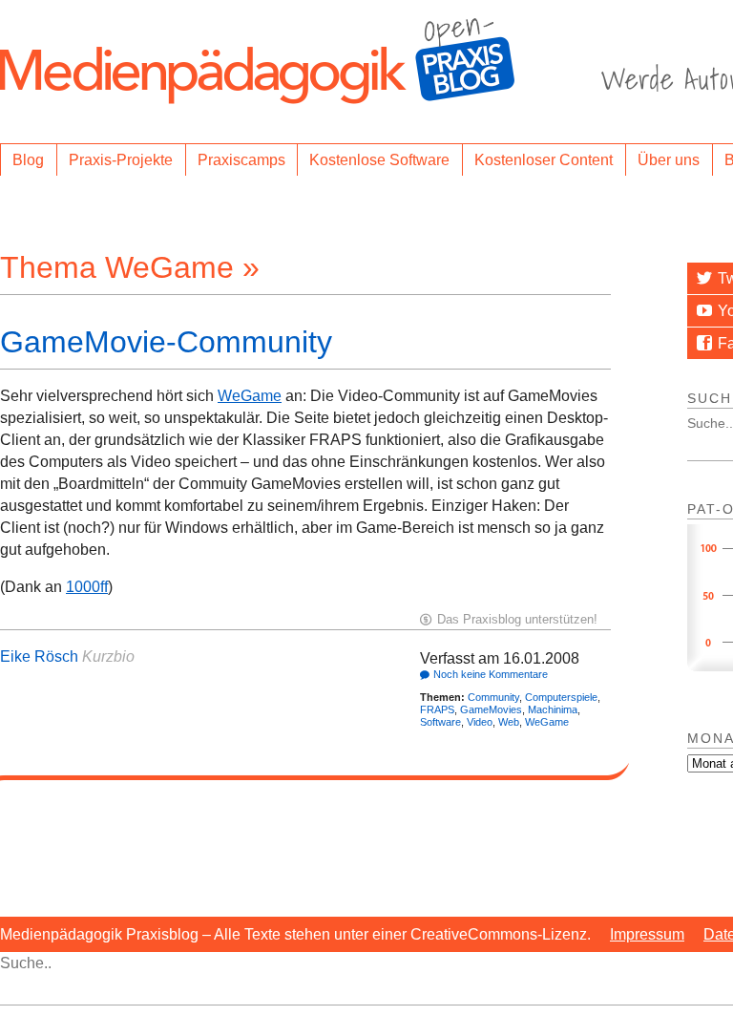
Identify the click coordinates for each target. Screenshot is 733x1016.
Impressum (647, 934)
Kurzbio (108, 656)
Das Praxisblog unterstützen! (517, 619)
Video (479, 722)
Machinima (552, 709)
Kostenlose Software (379, 160)
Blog (28, 160)
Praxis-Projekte (121, 160)
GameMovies (491, 709)
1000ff (87, 587)
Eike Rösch (39, 656)
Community (493, 697)
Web (508, 722)
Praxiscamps (241, 160)
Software (440, 722)
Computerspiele (561, 697)
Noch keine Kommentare (490, 674)
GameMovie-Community (166, 342)
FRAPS (437, 709)
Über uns (669, 160)
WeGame (250, 396)
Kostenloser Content (543, 160)
